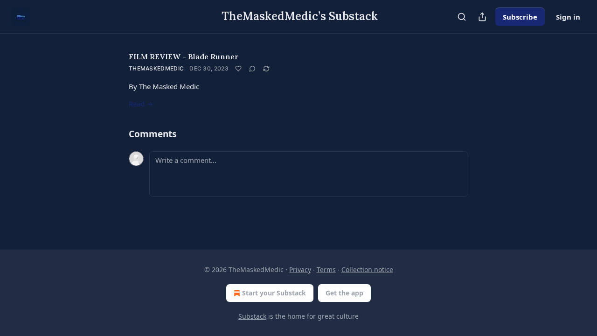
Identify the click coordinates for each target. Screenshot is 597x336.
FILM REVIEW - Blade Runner (184, 56)
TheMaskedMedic (156, 68)
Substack (252, 316)
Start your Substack (274, 292)
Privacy (300, 269)
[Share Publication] (482, 16)
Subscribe (520, 16)
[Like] (238, 68)
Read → (141, 103)
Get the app (344, 292)
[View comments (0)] (252, 68)
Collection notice (367, 269)
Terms (326, 269)
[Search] (461, 16)
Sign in (568, 16)
